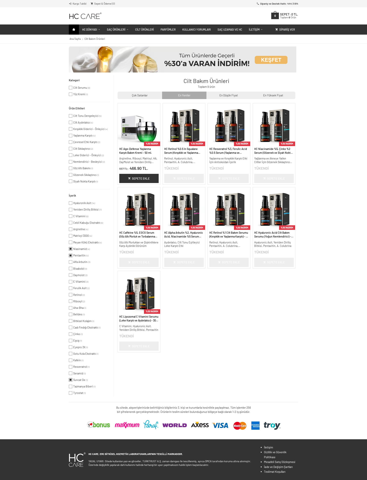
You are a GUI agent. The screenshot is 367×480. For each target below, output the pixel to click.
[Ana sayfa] (74, 29)
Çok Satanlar (140, 95)
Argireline (80, 229)
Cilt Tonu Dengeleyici (87, 115)
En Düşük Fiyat (228, 95)
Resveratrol (81, 366)
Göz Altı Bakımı (83, 168)
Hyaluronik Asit (84, 203)
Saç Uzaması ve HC (230, 29)
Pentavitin (81, 255)
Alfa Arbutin (81, 262)
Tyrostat (79, 393)
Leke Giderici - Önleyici (88, 155)
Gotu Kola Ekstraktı (85, 353)
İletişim (254, 29)
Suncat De (80, 380)
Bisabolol (80, 268)
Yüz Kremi (80, 94)
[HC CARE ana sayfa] (85, 16)
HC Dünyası (89, 29)
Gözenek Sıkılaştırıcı (86, 175)
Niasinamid (81, 249)
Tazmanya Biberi (84, 386)
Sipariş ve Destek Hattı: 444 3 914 (279, 3)
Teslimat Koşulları (274, 471)
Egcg (77, 340)
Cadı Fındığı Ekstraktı (86, 327)
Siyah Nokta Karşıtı (85, 181)
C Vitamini (80, 216)
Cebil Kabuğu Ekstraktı (88, 222)
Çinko (78, 334)
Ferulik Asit (81, 288)
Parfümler (168, 29)
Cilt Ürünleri (144, 29)
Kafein (78, 360)
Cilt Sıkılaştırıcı (83, 148)
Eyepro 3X (80, 347)
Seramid (79, 373)
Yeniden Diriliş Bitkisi (87, 209)
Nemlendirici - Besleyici (89, 161)
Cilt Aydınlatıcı (83, 122)
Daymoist (80, 275)
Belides (79, 314)
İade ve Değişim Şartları (278, 467)
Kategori (74, 80)
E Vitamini (80, 281)
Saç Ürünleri (116, 29)
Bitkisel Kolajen (83, 321)
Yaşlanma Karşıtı (84, 135)
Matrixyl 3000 (82, 235)
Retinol (79, 294)
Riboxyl (79, 301)
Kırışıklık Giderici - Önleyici (90, 129)
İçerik (72, 195)
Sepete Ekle (141, 178)
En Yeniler (184, 95)
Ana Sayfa (75, 38)
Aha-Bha (79, 307)
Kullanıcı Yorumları (196, 29)
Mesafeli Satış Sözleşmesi (279, 462)
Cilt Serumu (81, 87)
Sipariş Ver (287, 29)
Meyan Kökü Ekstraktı (87, 242)
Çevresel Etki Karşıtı (86, 142)
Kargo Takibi (79, 3)
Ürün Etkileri (77, 108)
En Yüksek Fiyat (273, 95)
